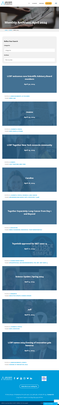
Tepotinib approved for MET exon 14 (29, 243)
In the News (26, 96)
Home (6, 30)
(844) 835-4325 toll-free (36, 397)
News (10, 30)
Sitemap (42, 403)
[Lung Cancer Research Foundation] (7, 378)
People (19, 129)
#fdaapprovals (14, 262)
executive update (15, 295)
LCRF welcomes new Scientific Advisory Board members (29, 78)
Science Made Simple (17, 260)
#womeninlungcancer (16, 197)
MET (38, 262)
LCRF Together (14, 164)
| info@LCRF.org (42, 394)
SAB (14, 98)
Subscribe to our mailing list (29, 386)
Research (14, 293)
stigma (20, 131)
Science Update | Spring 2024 (29, 276)
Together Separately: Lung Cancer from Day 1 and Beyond (29, 212)
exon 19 (15, 131)
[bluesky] (28, 379)
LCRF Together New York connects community (29, 145)
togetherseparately (35, 229)
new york (22, 164)
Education (14, 227)
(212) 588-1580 (33, 394)
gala (26, 364)
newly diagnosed (15, 229)
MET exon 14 (44, 262)
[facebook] (14, 379)
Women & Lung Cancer (30, 195)
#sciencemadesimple (26, 262)
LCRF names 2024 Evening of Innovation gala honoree (29, 344)
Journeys (14, 129)
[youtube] (21, 379)
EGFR (10, 131)
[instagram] (25, 379)
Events (13, 162)
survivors (31, 197)
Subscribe (41, 3)
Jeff (29, 309)
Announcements (16, 96)
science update (26, 295)
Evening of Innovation (16, 364)
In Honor (34, 3)
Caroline (29, 178)
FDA (35, 262)
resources (24, 229)
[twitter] (18, 379)
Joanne (29, 112)
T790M (37, 197)
